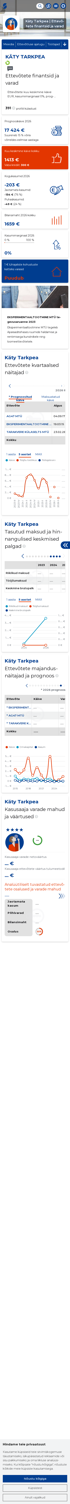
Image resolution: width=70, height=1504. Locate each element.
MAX (38, 454)
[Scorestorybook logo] (5, 6)
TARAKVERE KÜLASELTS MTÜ (28, 432)
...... (7, 895)
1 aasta (11, 454)
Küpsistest (35, 1488)
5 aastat (25, 454)
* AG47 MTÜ (15, 715)
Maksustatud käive (50, 397)
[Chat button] (48, 6)
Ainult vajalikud (35, 1497)
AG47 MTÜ (14, 416)
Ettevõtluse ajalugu (30, 44)
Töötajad (54, 44)
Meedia (8, 44)
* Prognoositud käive (20, 397)
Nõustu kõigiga (35, 1478)
